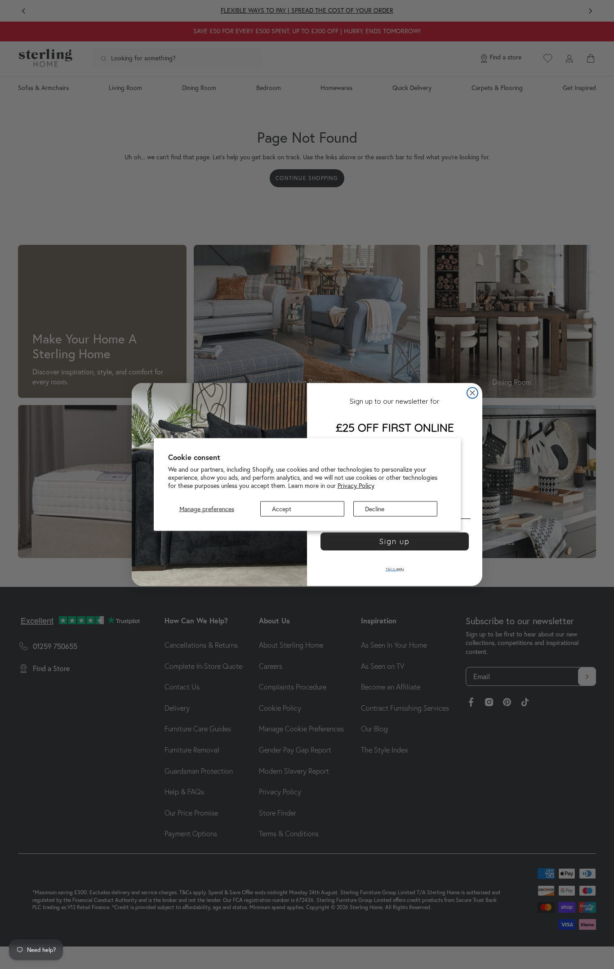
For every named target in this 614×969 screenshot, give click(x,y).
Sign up (394, 541)
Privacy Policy (356, 486)
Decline (374, 509)
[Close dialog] (472, 393)
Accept (281, 509)
